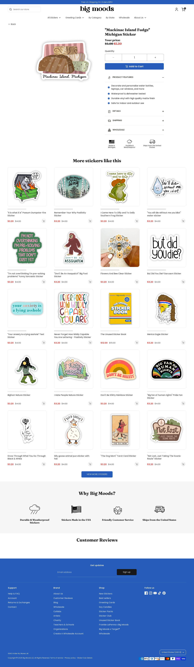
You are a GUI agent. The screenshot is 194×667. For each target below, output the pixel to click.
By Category (95, 17)
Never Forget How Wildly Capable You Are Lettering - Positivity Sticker (72, 336)
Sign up (127, 572)
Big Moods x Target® (109, 629)
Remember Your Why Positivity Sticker (70, 214)
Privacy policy (70, 658)
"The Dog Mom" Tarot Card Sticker (118, 455)
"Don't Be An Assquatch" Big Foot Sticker (71, 275)
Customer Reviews (63, 598)
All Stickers (53, 17)
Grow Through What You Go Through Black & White (27, 457)
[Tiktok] (159, 593)
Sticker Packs (106, 611)
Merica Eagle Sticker (157, 334)
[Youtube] (155, 593)
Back (13, 24)
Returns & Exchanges (19, 602)
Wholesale (124, 17)
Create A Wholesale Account (68, 633)
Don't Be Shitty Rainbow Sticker (117, 395)
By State (110, 17)
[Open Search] (10, 9)
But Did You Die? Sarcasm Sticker (164, 273)
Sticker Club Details (84, 658)
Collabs (57, 611)
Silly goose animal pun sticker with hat (71, 457)
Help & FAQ (14, 593)
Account (12, 598)
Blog (55, 602)
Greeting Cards (73, 17)
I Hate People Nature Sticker (68, 395)
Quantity (109, 51)
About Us (139, 17)
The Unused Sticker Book (113, 334)
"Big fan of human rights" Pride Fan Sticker (165, 396)
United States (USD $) (171, 652)
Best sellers (105, 598)
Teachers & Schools (63, 624)
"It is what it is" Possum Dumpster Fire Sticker (27, 214)
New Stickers (105, 593)
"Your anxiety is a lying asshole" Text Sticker (26, 336)
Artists (56, 615)
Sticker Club (105, 615)
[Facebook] (146, 593)
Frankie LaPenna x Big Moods (114, 624)
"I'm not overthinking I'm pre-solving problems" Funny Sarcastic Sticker (26, 275)
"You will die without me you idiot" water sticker (164, 214)
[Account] (176, 9)
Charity (57, 620)
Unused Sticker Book (109, 620)
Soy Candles (105, 606)
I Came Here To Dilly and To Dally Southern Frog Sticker (118, 214)
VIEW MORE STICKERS (97, 474)
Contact (12, 606)
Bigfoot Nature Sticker (19, 395)
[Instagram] (150, 593)
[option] (97, 2)
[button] (183, 9)
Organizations (60, 629)
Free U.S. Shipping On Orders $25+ (97, 2)
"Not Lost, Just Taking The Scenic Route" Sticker (164, 457)
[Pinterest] (164, 593)
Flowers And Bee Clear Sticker (116, 273)
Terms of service (56, 658)
